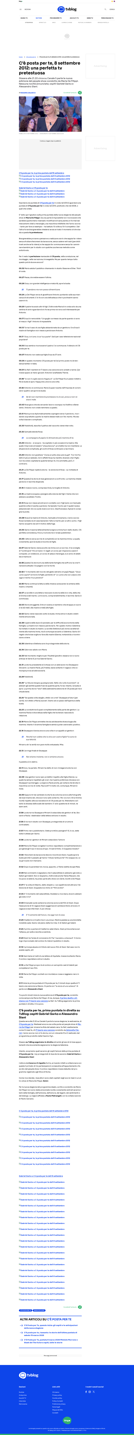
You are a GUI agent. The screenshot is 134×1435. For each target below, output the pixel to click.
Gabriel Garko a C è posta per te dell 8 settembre (41, 1176)
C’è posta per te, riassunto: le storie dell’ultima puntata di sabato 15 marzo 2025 (50, 1334)
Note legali (56, 1407)
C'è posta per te (31, 57)
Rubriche (116, 23)
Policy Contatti (57, 1401)
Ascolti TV (74, 18)
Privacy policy (57, 1395)
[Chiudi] (129, 5)
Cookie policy (57, 1398)
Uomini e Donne (67, 22)
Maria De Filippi (39, 1310)
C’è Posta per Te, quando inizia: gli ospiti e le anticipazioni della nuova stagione (51, 1326)
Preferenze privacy (58, 1404)
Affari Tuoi (42, 22)
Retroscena (23, 1404)
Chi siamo (55, 1392)
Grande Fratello (103, 22)
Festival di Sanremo (85, 22)
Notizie (39, 18)
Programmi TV (56, 18)
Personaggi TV (107, 18)
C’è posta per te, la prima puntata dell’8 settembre (41, 173)
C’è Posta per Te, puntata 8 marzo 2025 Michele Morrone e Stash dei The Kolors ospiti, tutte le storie (51, 1341)
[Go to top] (115, 1428)
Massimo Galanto (28, 93)
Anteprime (23, 1395)
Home (21, 57)
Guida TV (24, 18)
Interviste (117, 19)
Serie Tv (90, 18)
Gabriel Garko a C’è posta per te (33, 188)
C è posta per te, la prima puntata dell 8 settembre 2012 (43, 1111)
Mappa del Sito (57, 1410)
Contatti (55, 1413)
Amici (54, 22)
